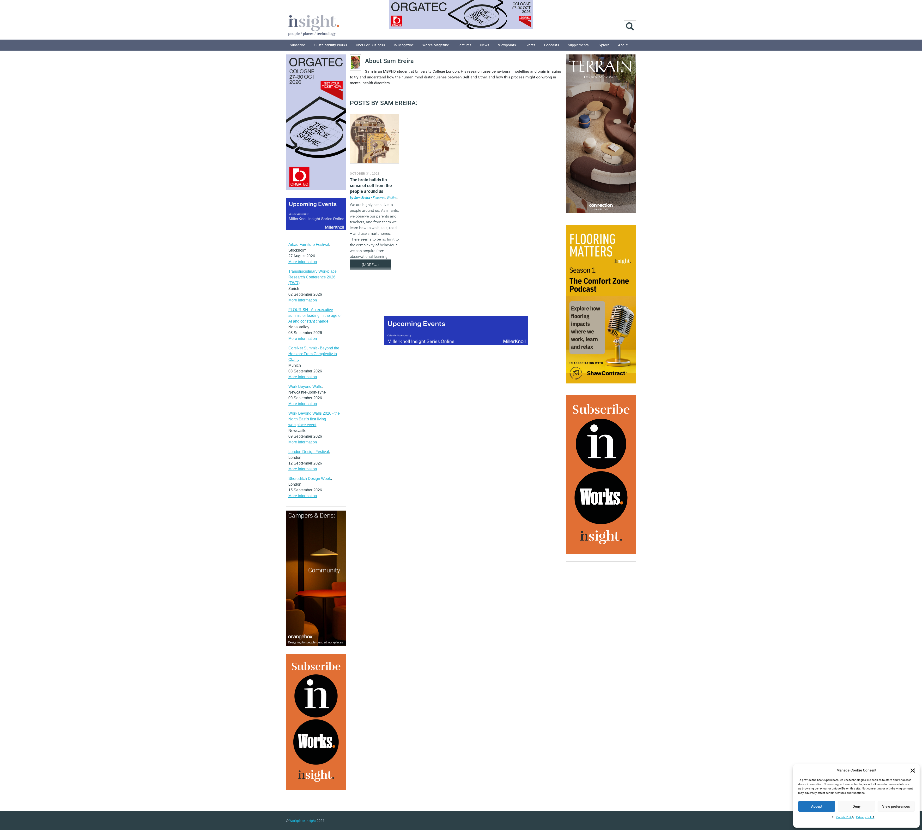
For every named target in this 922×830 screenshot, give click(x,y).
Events (530, 45)
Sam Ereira (362, 198)
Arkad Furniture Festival (308, 244)
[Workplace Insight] (313, 24)
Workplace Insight (302, 821)
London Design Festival (308, 452)
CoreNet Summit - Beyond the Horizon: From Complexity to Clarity (313, 354)
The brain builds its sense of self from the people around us (371, 185)
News (484, 45)
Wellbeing (394, 198)
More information (302, 262)
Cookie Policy (845, 817)
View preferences (896, 806)
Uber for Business (370, 45)
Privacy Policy (865, 817)
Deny (857, 806)
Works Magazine (435, 45)
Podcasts (551, 45)
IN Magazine (404, 45)
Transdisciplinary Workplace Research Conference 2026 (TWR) (312, 277)
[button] (912, 770)
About (623, 45)
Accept (816, 806)
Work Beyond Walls (305, 386)
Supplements (578, 45)
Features (465, 45)
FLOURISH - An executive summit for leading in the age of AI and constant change (314, 315)
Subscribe (298, 45)
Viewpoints (507, 45)
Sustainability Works (330, 45)
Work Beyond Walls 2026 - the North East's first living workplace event (314, 419)
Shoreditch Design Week (309, 479)
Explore (603, 45)
